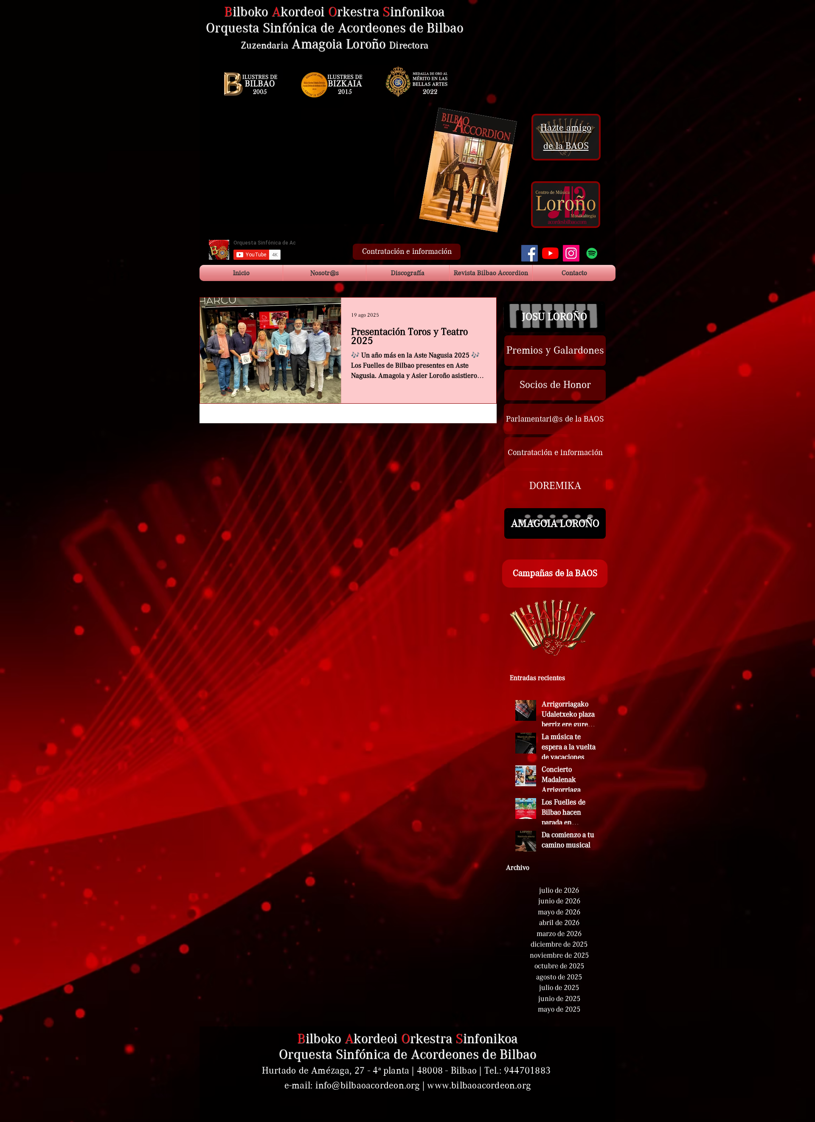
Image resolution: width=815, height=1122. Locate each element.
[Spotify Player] (556, 60)
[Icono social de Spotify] (592, 253)
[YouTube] (550, 253)
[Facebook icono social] (529, 253)
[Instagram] (571, 253)
